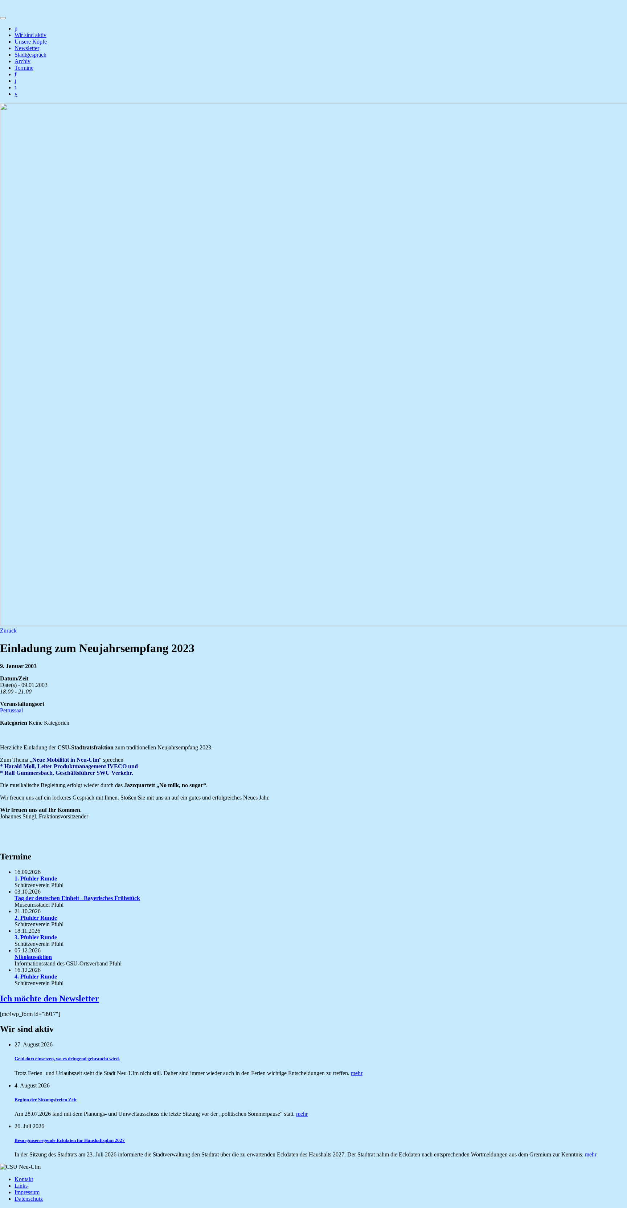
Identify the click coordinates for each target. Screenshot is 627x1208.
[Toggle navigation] (3, 18)
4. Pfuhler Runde (36, 976)
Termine (24, 68)
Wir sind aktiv (30, 35)
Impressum (27, 1192)
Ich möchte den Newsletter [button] (49, 998)
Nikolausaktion (33, 957)
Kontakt (24, 1179)
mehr (356, 1073)
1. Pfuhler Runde (36, 878)
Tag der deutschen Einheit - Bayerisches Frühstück (77, 898)
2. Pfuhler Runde (36, 918)
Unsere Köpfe (31, 41)
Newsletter (27, 48)
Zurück (8, 630)
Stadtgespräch (30, 55)
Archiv (22, 61)
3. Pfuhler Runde (36, 937)
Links (21, 1186)
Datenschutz (29, 1199)
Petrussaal (11, 710)
